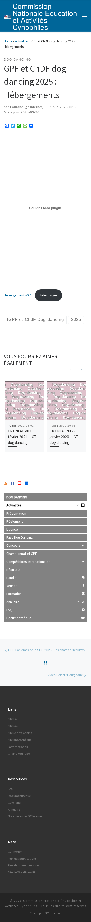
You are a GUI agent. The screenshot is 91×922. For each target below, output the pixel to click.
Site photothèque (19, 740)
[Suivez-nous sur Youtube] (19, 483)
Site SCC (13, 726)
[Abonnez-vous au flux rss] (5, 483)
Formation (14, 593)
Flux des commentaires (23, 865)
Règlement (14, 521)
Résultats (13, 569)
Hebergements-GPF (18, 295)
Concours (13, 545)
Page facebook (18, 747)
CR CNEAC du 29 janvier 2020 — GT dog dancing (64, 437)
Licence (12, 529)
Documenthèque (18, 618)
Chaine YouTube (19, 753)
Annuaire (12, 602)
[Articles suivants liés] (82, 369)
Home (8, 41)
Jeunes (11, 585)
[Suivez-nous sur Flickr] (26, 483)
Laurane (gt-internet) (27, 107)
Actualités (21, 41)
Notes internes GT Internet (25, 816)
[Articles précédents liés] (70, 369)
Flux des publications (22, 858)
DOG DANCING (16, 497)
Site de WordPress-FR (22, 872)
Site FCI (12, 719)
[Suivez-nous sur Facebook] (12, 483)
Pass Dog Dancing (19, 537)
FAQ (9, 610)
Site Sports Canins (20, 733)
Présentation (16, 513)
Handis (11, 577)
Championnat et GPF (21, 553)
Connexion (15, 851)
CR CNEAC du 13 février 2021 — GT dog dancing (22, 437)
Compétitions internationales (28, 561)
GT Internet (53, 913)
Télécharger (48, 295)
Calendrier (14, 802)
